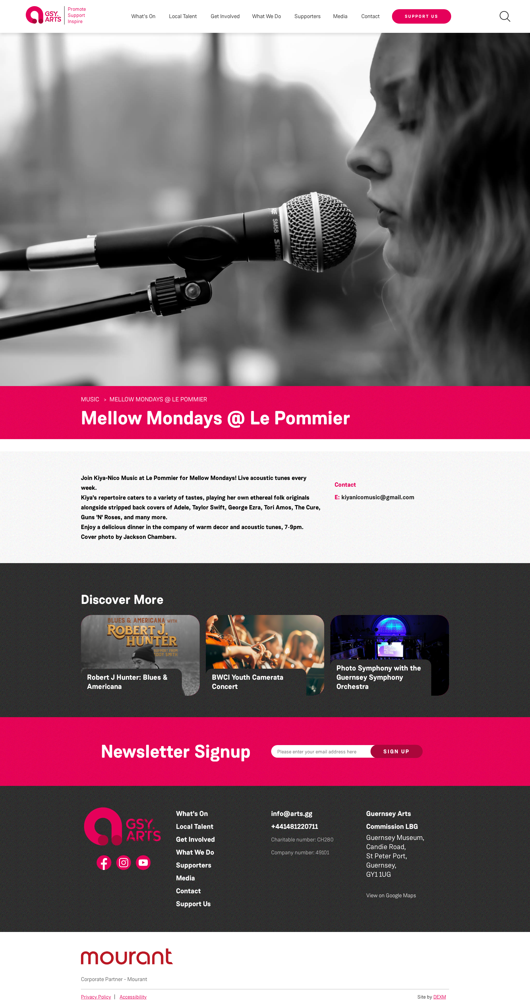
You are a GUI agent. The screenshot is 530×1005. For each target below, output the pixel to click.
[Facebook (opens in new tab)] (102, 863)
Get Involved (225, 16)
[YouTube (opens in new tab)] (142, 863)
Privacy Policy (96, 997)
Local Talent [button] (183, 16)
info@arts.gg (291, 813)
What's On (192, 813)
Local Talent (194, 826)
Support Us (421, 16)
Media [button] (340, 16)
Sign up (396, 751)
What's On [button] (143, 16)
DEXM (439, 997)
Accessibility (133, 997)
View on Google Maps (391, 895)
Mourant (137, 979)
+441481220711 (294, 826)
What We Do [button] (266, 16)
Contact (370, 16)
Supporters (307, 16)
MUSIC (90, 399)
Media (185, 878)
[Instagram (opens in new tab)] (122, 863)
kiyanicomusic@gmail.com (377, 497)
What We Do (195, 852)
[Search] (505, 16)
